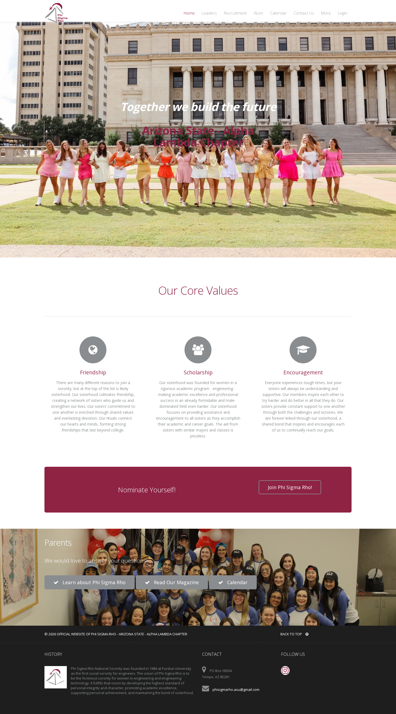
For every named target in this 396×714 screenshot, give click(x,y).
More (326, 13)
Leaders (209, 13)
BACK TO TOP (291, 634)
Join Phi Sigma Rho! (290, 487)
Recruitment (235, 13)
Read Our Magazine (175, 582)
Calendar (278, 13)
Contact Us (304, 13)
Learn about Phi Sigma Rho (93, 582)
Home (189, 13)
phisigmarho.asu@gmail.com (236, 689)
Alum (258, 13)
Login (343, 13)
